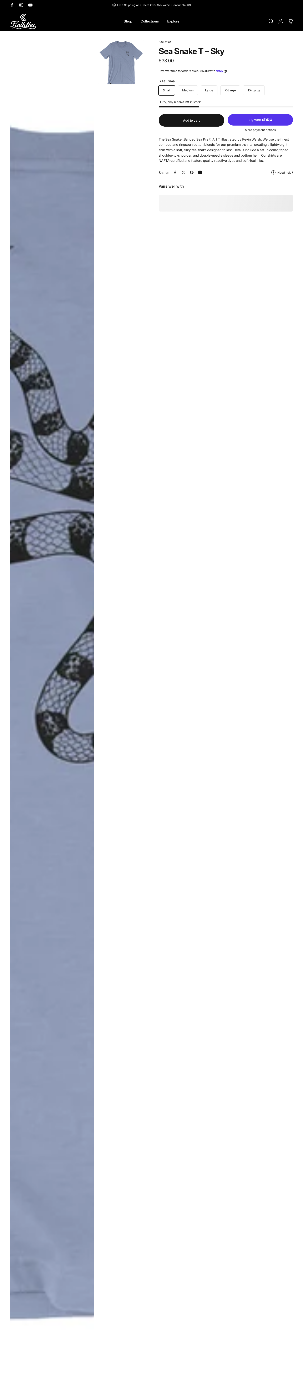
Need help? (285, 172)
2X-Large (253, 90)
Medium (187, 90)
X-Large (230, 90)
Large (209, 90)
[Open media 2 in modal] (121, 62)
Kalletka (165, 42)
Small (167, 90)
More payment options (260, 130)
